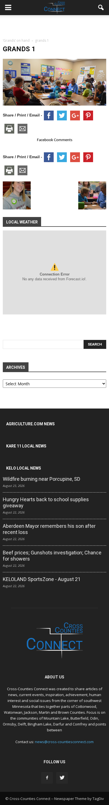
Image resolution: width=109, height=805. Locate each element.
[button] (101, 7)
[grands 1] (54, 104)
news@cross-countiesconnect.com (64, 741)
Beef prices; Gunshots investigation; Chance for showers (52, 556)
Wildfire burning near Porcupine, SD (41, 479)
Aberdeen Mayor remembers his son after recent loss (49, 529)
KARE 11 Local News (26, 446)
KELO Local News (23, 468)
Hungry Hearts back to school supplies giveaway (46, 502)
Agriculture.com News (30, 424)
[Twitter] (62, 777)
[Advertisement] (54, 25)
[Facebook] (47, 777)
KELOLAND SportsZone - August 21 (41, 579)
